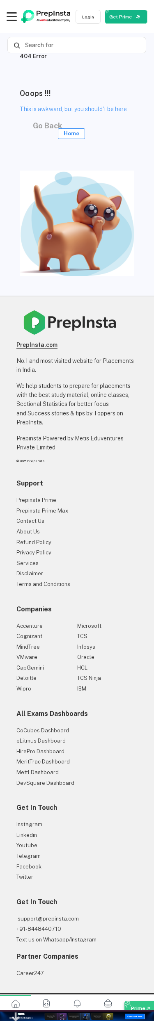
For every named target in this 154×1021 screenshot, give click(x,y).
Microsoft (89, 626)
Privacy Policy (33, 552)
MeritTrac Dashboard (43, 762)
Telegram (28, 856)
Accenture (29, 626)
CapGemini (30, 668)
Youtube (26, 845)
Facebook (28, 867)
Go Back (54, 127)
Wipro (23, 689)
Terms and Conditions (43, 584)
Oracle (85, 657)
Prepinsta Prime (36, 500)
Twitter (24, 877)
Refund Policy (33, 542)
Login (88, 16)
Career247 (30, 973)
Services (27, 563)
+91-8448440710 (38, 929)
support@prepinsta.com (47, 919)
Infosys (86, 647)
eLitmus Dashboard (41, 741)
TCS (82, 636)
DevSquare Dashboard (45, 783)
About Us (28, 532)
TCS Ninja (89, 678)
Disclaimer (29, 573)
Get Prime (121, 16)
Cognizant (29, 636)
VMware (26, 657)
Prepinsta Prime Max (42, 511)
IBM (81, 689)
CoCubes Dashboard (42, 730)
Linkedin (26, 835)
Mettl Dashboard (37, 772)
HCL (82, 668)
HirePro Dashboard (40, 751)
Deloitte (26, 678)
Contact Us (30, 521)
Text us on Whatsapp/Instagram (56, 940)
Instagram (29, 824)
